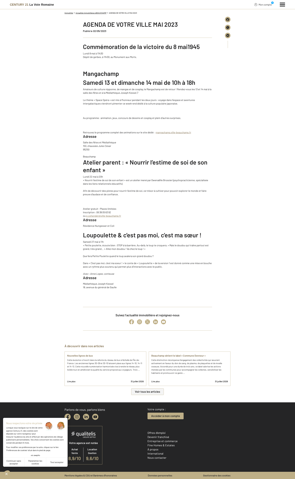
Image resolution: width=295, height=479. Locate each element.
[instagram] (77, 417)
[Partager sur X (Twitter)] (227, 27)
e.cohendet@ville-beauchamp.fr (103, 215)
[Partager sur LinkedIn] (227, 35)
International (155, 453)
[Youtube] (163, 321)
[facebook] (68, 417)
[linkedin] (86, 417)
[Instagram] (139, 321)
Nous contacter (157, 457)
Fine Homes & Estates (161, 445)
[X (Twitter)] (147, 321)
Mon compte (265, 4)
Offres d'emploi (157, 432)
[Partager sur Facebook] (227, 19)
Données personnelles (160, 475)
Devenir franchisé (158, 437)
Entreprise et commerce (163, 441)
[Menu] (282, 4)
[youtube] (95, 417)
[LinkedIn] (155, 321)
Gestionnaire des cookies (216, 475)
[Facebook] (131, 321)
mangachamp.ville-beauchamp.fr (173, 132)
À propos (153, 449)
